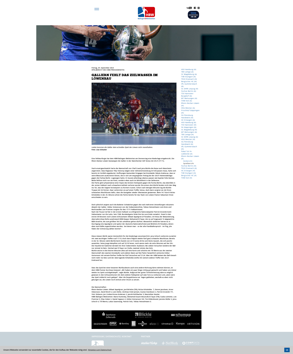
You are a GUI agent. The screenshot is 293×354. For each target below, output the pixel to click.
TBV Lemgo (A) (187, 72)
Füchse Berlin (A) (188, 91)
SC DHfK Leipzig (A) (189, 137)
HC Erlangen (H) (188, 171)
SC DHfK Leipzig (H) (189, 89)
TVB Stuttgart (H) (188, 173)
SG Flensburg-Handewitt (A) (187, 143)
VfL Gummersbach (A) (189, 85)
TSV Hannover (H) (188, 125)
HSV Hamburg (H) (188, 69)
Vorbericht (187, 161)
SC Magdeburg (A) (189, 74)
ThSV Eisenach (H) (189, 79)
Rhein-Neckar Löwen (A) (190, 157)
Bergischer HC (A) (189, 175)
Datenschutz (113, 336)
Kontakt (127, 336)
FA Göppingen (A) (188, 127)
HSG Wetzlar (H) (188, 139)
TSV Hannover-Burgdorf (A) (187, 94)
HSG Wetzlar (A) (188, 108)
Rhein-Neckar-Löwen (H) (190, 104)
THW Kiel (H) (186, 178)
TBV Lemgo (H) (187, 134)
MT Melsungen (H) (189, 98)
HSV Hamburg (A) (188, 122)
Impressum (98, 336)
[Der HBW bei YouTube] (188, 8)
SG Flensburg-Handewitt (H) (187, 116)
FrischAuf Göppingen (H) (190, 111)
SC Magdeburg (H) (189, 130)
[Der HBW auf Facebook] (194, 8)
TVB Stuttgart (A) (188, 77)
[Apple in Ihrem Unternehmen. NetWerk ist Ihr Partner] (170, 343)
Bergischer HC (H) (189, 81)
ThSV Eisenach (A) (189, 168)
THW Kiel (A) (186, 101)
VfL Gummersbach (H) (189, 147)
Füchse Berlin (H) (188, 166)
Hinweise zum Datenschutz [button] (99, 350)
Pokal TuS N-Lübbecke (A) (186, 152)
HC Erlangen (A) (188, 120)
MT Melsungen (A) (189, 132)
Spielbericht (188, 163)
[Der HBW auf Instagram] (198, 8)
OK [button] (287, 350)
